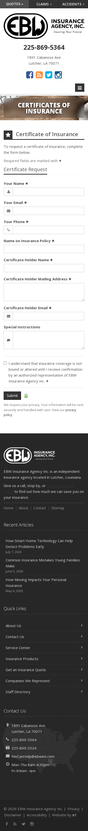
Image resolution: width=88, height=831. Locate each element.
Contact (39, 508)
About (23, 508)
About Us (13, 625)
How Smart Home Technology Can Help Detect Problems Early (39, 546)
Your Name (16, 183)
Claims (43, 4)
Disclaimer (13, 814)
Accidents (72, 4)
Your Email (15, 202)
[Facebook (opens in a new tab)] (29, 74)
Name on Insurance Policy (29, 240)
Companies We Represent (28, 680)
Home (8, 508)
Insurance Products (22, 658)
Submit (12, 395)
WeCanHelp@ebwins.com (33, 756)
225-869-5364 (23, 739)
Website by (64, 814)
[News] (39, 74)
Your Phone (16, 221)
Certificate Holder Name (28, 259)
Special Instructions (22, 326)
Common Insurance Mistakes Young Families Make (43, 565)
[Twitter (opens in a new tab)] (48, 74)
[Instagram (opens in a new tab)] (58, 74)
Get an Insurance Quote (26, 669)
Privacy (73, 808)
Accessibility (37, 814)
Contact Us (15, 636)
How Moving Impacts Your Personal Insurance (36, 585)
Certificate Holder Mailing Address (38, 278)
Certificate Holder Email (28, 307)
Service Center (18, 647)
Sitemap (57, 508)
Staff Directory (18, 691)
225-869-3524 (23, 748)
